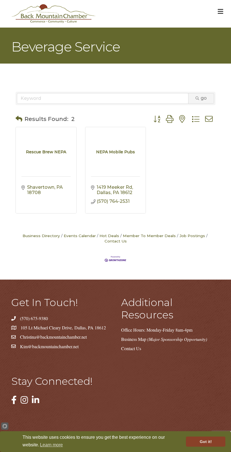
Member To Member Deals (149, 235)
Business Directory (41, 235)
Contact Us (131, 348)
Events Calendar (80, 235)
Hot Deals (109, 235)
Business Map (164, 339)
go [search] (204, 98)
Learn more (51, 444)
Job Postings (192, 235)
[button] (18, 119)
